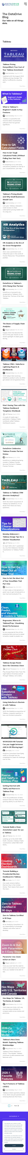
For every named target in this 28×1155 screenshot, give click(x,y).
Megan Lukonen (10, 330)
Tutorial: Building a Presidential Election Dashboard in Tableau (12, 874)
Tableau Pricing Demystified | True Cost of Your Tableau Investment (13, 67)
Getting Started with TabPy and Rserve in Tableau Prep (11, 788)
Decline (14, 1149)
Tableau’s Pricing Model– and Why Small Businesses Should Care (14, 197)
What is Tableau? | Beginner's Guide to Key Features (12, 110)
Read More (22, 86)
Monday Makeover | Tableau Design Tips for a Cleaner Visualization (13, 537)
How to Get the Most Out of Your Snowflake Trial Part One (13, 581)
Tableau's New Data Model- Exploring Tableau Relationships (13, 1042)
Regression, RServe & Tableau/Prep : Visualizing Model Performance (13, 623)
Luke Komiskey (9, 73)
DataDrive (13, 1116)
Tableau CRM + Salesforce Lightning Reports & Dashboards (13, 367)
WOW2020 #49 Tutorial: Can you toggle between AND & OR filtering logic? (13, 744)
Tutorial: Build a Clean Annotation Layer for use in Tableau (13, 830)
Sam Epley (8, 750)
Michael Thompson (11, 669)
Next (15, 1106)
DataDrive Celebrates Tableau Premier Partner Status (13, 451)
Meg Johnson (9, 587)
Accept (14, 1145)
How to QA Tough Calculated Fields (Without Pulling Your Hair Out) (14, 155)
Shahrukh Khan (9, 249)
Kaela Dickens (9, 161)
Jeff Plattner (8, 414)
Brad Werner (9, 457)
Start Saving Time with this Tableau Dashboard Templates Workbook (14, 408)
